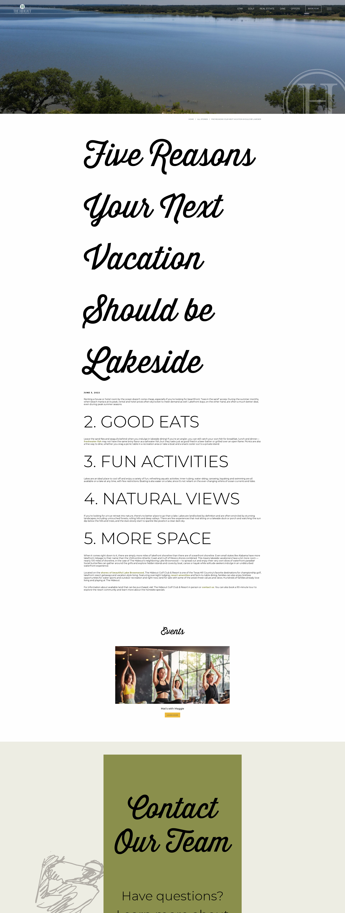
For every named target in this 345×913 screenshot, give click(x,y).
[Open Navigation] (329, 9)
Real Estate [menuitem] (267, 8)
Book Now (313, 9)
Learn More (172, 715)
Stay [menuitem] (240, 8)
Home (191, 119)
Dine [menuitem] (283, 8)
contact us (208, 587)
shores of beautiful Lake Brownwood (122, 572)
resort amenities (180, 575)
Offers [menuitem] (295, 8)
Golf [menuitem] (251, 8)
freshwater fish (92, 441)
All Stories (202, 119)
